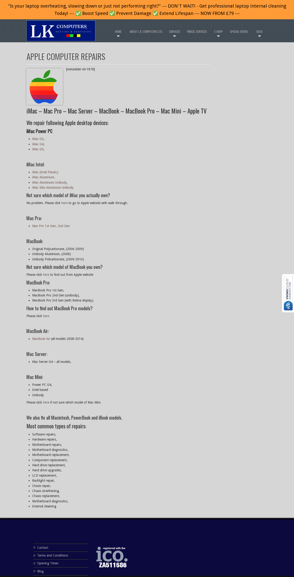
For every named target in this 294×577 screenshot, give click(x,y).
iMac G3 (38, 139)
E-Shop (218, 31)
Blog (260, 31)
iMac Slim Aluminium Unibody (53, 187)
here (64, 203)
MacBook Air (41, 339)
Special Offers (239, 31)
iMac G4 (38, 144)
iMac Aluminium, (43, 177)
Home (118, 31)
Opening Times (47, 563)
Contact (42, 547)
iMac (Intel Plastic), (45, 172)
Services (174, 31)
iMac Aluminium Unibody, (50, 182)
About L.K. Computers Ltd (146, 31)
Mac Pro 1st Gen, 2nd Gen (51, 226)
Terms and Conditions (52, 555)
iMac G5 (38, 149)
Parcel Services (197, 31)
